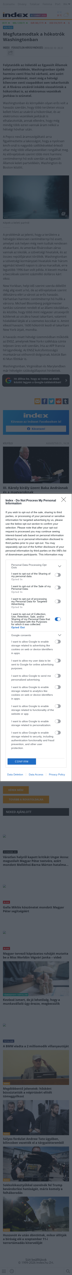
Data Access (36, 774)
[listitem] (36, 566)
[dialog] (36, 637)
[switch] (58, 575)
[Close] (64, 500)
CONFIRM (22, 761)
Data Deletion (15, 774)
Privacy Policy (57, 774)
